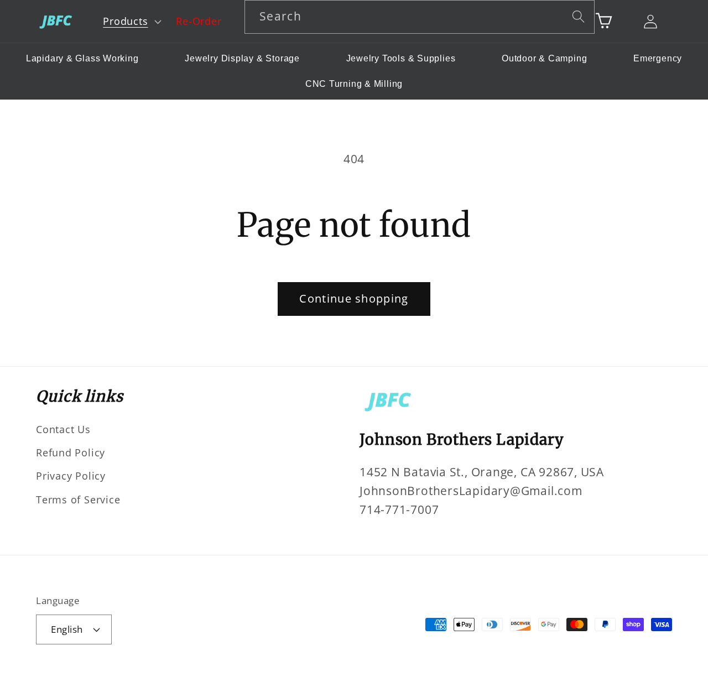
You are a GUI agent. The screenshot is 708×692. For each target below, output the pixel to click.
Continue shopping (353, 298)
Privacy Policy (71, 475)
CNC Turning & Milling (354, 84)
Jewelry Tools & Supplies (401, 58)
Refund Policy (70, 452)
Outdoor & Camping (544, 58)
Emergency (657, 58)
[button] (131, 22)
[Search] (578, 16)
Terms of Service (78, 499)
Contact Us (63, 429)
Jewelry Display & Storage (242, 58)
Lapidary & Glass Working (82, 58)
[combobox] (419, 17)
